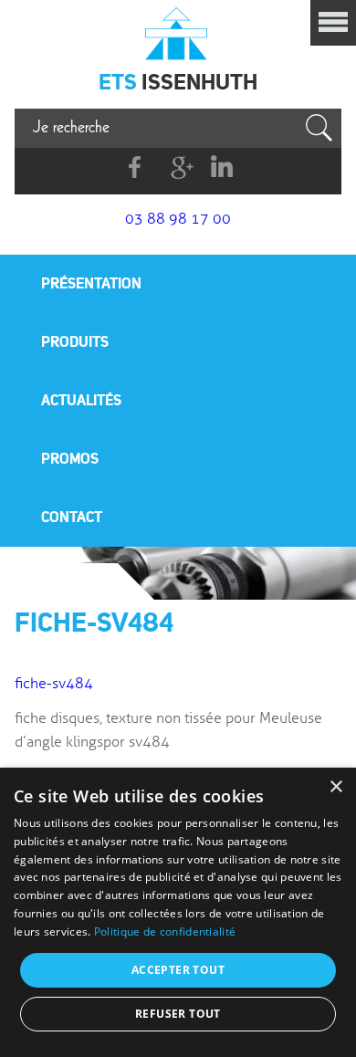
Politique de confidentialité (165, 931)
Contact (71, 517)
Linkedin (221, 167)
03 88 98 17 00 (178, 219)
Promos (70, 458)
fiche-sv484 (54, 684)
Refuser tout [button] (178, 1013)
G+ (178, 167)
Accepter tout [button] (178, 970)
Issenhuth (178, 32)
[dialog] (178, 912)
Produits (75, 341)
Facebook (135, 167)
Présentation (91, 283)
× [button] (335, 787)
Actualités (81, 400)
